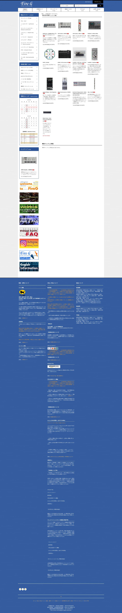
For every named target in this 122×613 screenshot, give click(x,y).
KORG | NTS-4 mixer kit (63, 62)
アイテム (98, 2)
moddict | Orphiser (92, 62)
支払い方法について (41, 600)
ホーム (34, 600)
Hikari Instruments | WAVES (64, 92)
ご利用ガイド (39, 9)
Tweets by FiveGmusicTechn (26, 93)
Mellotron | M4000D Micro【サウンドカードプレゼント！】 (49, 34)
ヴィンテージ (53, 9)
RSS (85, 600)
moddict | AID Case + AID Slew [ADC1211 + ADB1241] (79, 63)
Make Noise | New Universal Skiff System (47, 120)
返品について (58, 600)
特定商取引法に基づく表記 (67, 600)
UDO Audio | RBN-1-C (77, 33)
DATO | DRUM (46, 62)
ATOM (87, 600)
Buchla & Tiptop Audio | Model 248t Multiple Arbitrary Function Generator (79, 93)
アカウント (89, 1)
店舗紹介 (25, 9)
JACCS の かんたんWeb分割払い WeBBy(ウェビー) (61, 456)
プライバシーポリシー (78, 600)
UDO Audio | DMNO (62, 33)
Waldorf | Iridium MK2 (93, 33)
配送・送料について (50, 600)
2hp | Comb (90, 92)
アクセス (82, 9)
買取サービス (68, 9)
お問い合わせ (96, 9)
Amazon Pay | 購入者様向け (56, 375)
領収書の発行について (55, 342)
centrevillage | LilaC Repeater (49, 92)
